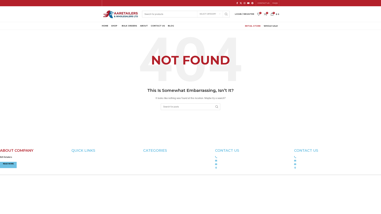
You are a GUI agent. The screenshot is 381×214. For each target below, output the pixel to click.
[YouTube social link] (248, 3)
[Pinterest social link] (252, 3)
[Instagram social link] (244, 3)
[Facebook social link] (237, 3)
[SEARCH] (226, 14)
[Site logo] (120, 13)
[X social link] (241, 3)
